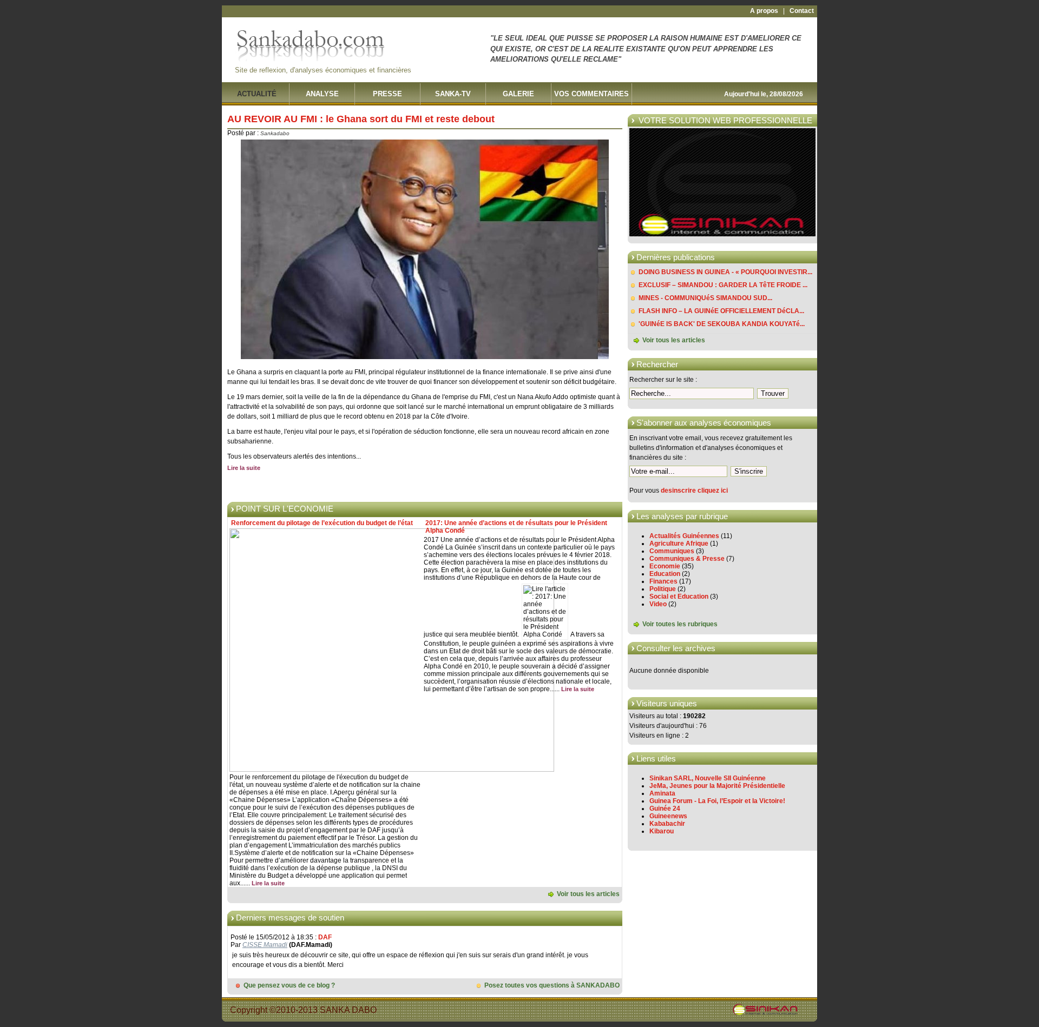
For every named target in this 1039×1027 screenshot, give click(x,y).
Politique (662, 589)
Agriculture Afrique (678, 543)
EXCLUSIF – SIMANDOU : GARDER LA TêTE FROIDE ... (723, 285)
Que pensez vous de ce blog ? (289, 985)
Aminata (662, 793)
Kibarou (661, 831)
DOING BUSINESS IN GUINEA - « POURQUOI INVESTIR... (725, 272)
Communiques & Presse (687, 558)
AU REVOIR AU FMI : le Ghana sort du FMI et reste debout (361, 119)
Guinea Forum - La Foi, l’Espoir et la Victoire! (717, 801)
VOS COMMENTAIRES (591, 94)
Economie (664, 566)
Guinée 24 (664, 808)
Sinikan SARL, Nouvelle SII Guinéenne (707, 778)
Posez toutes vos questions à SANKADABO (552, 985)
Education (664, 574)
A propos (764, 11)
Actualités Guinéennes (684, 536)
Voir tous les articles (673, 340)
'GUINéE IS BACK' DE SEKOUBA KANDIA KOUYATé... (722, 324)
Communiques (671, 551)
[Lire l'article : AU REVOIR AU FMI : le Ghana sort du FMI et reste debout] (425, 357)
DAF (325, 937)
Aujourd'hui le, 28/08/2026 (763, 94)
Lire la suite (243, 468)
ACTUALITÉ (257, 94)
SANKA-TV (453, 94)
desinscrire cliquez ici (694, 490)
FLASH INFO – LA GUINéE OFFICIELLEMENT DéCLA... (721, 311)
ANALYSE (322, 94)
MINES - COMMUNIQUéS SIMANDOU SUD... (705, 298)
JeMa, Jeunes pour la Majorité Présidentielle (717, 786)
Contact (802, 11)
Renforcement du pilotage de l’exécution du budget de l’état (322, 523)
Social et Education (678, 596)
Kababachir (667, 823)
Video (658, 604)
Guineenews (668, 816)
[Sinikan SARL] (722, 234)
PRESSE (387, 94)
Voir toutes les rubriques (680, 624)
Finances (663, 581)
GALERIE (518, 94)
